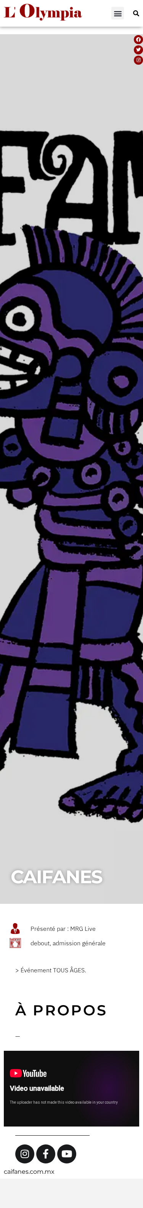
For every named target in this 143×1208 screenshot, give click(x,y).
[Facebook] (138, 39)
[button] (117, 13)
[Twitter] (138, 49)
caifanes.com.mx (29, 1171)
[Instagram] (138, 60)
